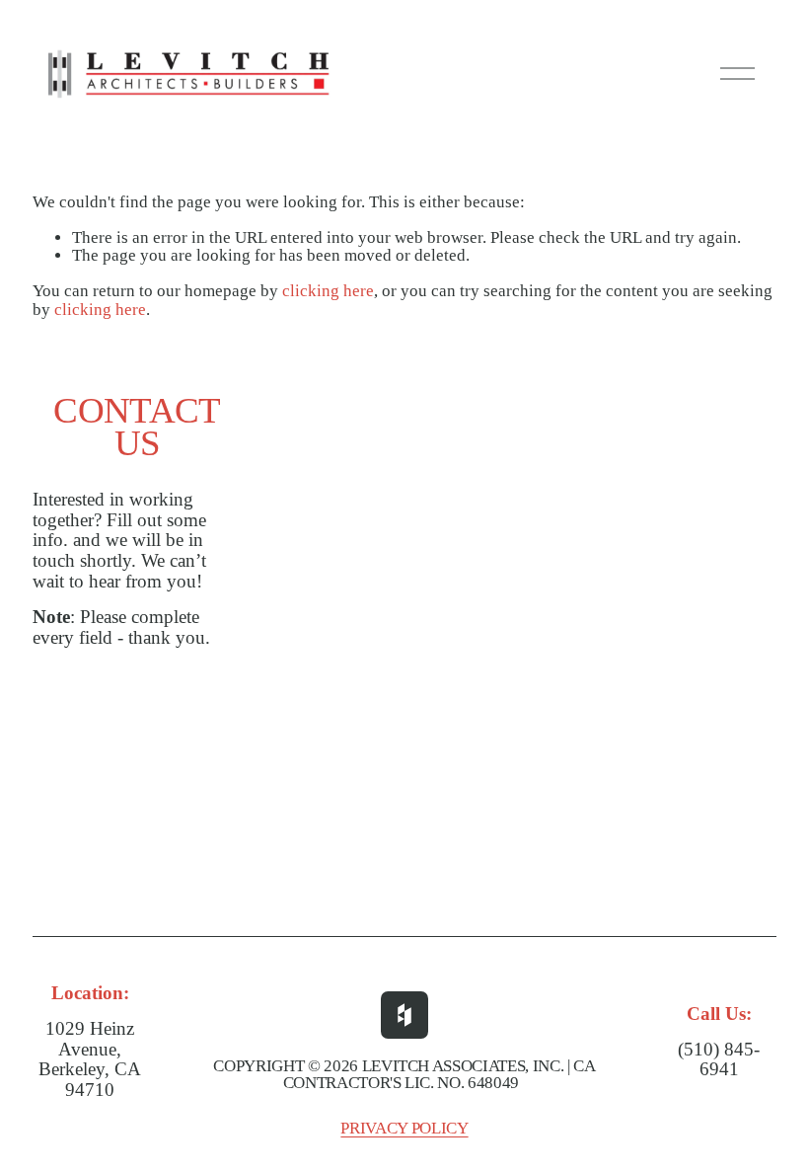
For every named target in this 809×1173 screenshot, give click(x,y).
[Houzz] (404, 1015)
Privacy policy (404, 1129)
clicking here (328, 290)
